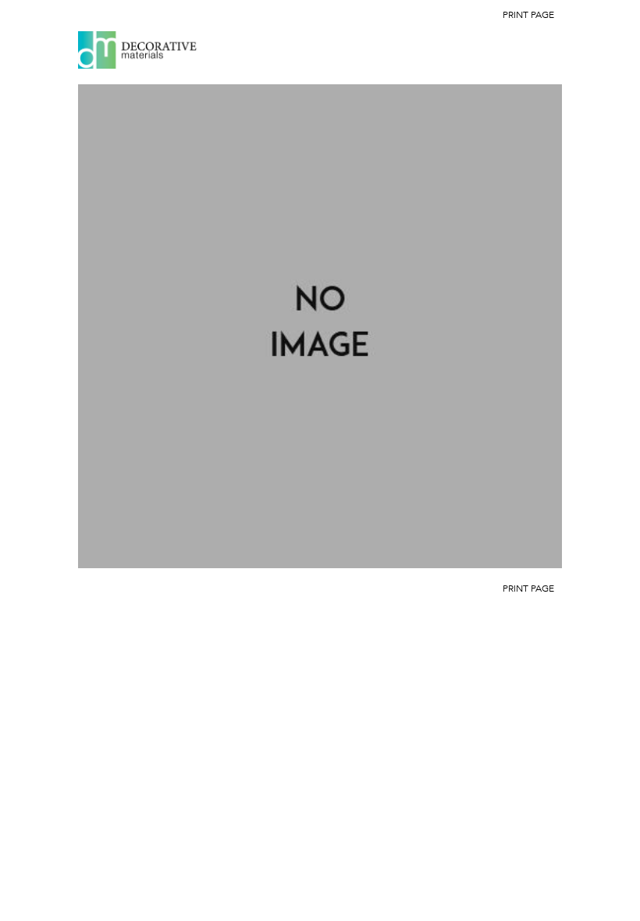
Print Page (528, 15)
